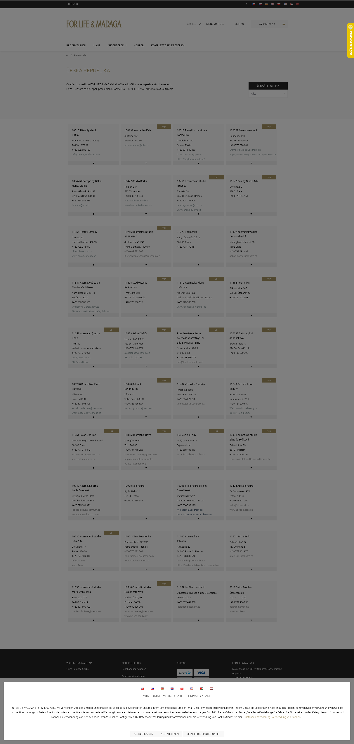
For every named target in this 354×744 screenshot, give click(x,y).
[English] (172, 688)
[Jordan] (202, 688)
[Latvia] (212, 688)
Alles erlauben (143, 734)
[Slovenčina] (152, 688)
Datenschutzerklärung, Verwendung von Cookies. (273, 717)
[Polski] (182, 688)
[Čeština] (142, 688)
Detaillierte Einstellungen (203, 734)
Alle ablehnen (170, 734)
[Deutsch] (162, 688)
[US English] (192, 688)
